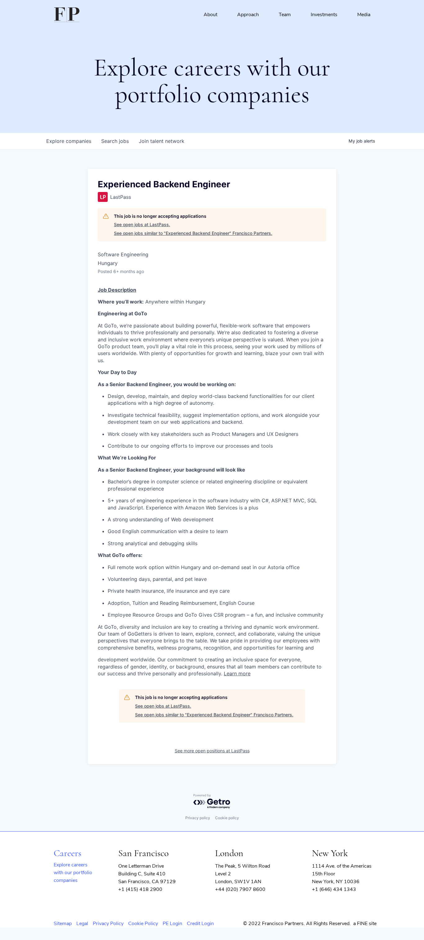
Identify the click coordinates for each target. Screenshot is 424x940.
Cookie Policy (143, 923)
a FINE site (365, 923)
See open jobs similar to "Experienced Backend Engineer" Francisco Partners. (193, 233)
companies (68, 141)
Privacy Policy (108, 923)
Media (363, 14)
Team (285, 14)
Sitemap (63, 923)
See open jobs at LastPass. (142, 224)
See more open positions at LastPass (212, 750)
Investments (324, 14)
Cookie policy (227, 817)
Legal (82, 923)
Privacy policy (197, 817)
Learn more (237, 673)
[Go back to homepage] (67, 14)
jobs (115, 141)
